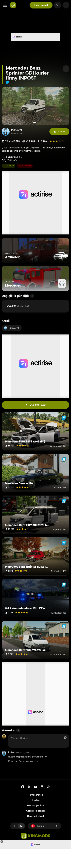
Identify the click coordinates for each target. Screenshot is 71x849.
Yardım (35, 800)
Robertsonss (14, 752)
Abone (61, 131)
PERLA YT (16, 130)
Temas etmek (35, 794)
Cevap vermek (26, 761)
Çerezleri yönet (35, 816)
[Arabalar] (60, 256)
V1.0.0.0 (18, 306)
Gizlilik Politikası (35, 810)
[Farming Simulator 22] (7, 82)
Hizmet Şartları (35, 805)
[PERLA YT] (6, 132)
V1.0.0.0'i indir (38, 404)
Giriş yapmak (41, 4)
